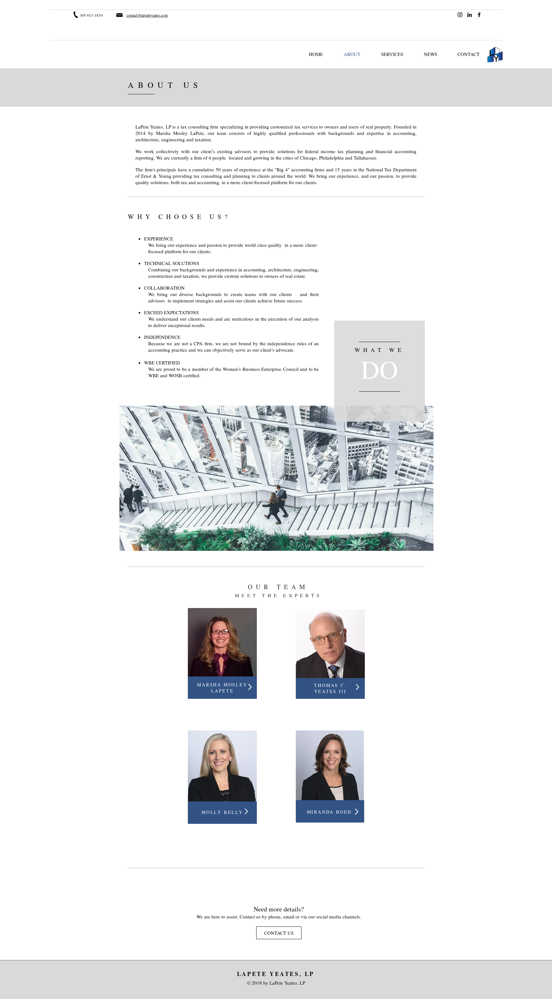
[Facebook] (479, 15)
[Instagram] (460, 15)
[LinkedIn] (469, 15)
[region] (379, 371)
